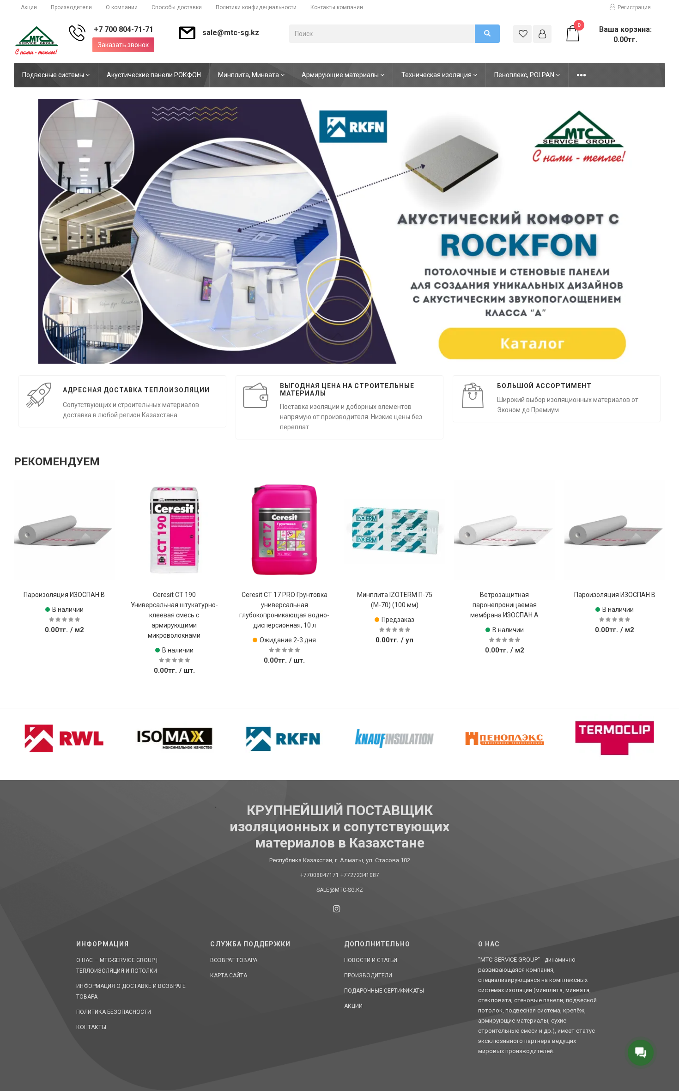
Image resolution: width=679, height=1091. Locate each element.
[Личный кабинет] (542, 34)
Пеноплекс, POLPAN (525, 75)
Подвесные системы (53, 75)
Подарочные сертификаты (384, 990)
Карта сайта (228, 975)
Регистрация (634, 7)
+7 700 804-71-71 (123, 29)
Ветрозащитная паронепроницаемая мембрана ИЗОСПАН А (394, 605)
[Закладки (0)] (522, 34)
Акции (29, 7)
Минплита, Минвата (249, 75)
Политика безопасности (113, 1012)
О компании (122, 7)
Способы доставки (177, 7)
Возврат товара (233, 960)
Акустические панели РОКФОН (154, 75)
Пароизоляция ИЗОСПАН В (504, 594)
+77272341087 (359, 875)
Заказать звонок (123, 45)
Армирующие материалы (341, 75)
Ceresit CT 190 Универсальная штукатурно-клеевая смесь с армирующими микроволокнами (64, 615)
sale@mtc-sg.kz (230, 32)
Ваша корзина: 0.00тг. (614, 34)
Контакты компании (336, 7)
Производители (71, 7)
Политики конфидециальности (256, 7)
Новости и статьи (370, 960)
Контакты (91, 1027)
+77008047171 (319, 875)
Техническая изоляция (437, 75)
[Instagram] (336, 909)
